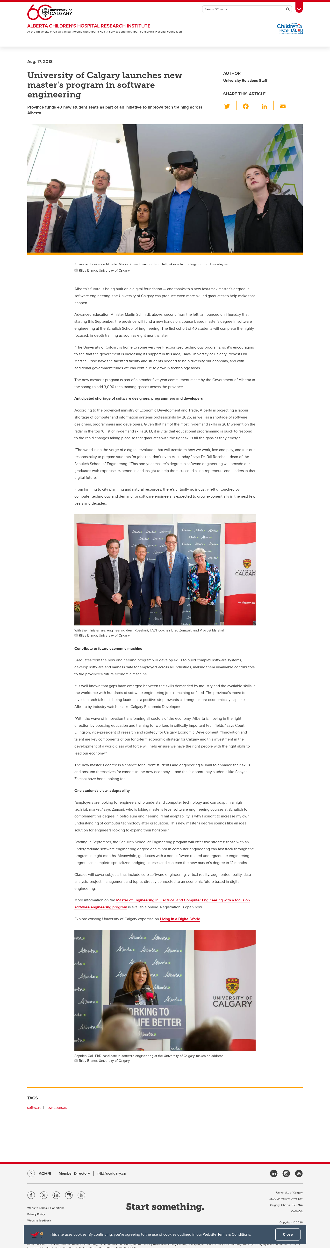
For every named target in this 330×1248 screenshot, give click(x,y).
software (34, 1107)
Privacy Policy (36, 1214)
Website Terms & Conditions (226, 1234)
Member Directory (74, 1173)
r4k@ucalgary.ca (111, 1173)
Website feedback (39, 1220)
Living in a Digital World (180, 919)
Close (288, 1234)
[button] (230, 105)
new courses (56, 1107)
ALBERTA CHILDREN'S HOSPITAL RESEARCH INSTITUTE (89, 25)
